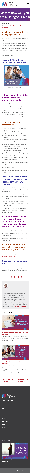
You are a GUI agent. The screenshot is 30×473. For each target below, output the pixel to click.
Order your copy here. (19, 306)
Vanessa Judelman (8, 291)
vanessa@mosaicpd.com (9, 256)
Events (3, 418)
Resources (5, 421)
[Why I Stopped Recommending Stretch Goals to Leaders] (15, 322)
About (3, 415)
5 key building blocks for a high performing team (22, 381)
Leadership (6, 25)
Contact (4, 427)
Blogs (3, 424)
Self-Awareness (15, 25)
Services (4, 412)
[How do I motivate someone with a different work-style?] (15, 352)
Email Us (12, 400)
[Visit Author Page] (15, 285)
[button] (7, 277)
